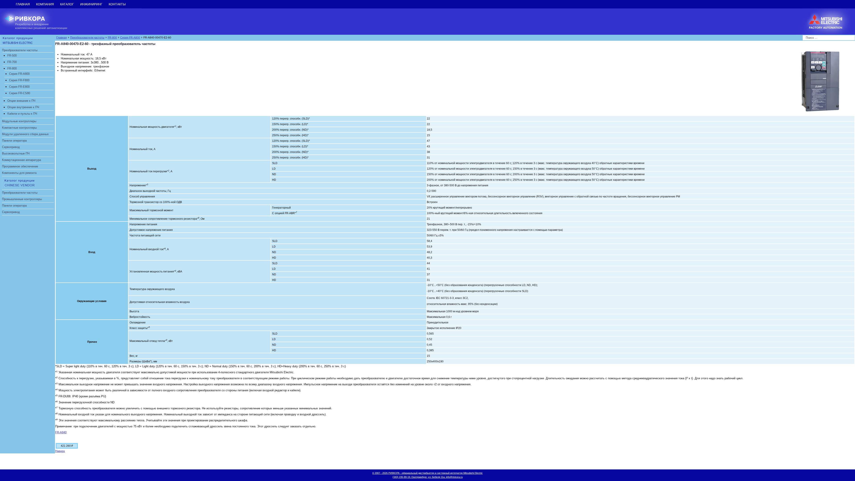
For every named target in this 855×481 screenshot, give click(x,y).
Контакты (117, 4)
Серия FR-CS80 (19, 93)
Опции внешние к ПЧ (21, 100)
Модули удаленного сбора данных (25, 134)
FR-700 (12, 62)
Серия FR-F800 (19, 80)
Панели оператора (14, 140)
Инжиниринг (91, 4)
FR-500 (12, 55)
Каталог (67, 4)
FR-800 (12, 68)
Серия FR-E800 (19, 86)
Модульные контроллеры (19, 121)
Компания (45, 4)
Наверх (60, 451)
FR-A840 (61, 432)
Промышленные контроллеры (22, 199)
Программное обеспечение (20, 166)
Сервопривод (11, 147)
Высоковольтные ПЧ (16, 153)
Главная (23, 4)
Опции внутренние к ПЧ (23, 107)
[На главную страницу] (39, 21)
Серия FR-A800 (19, 73)
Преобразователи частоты (19, 50)
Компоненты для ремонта (19, 173)
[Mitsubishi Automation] (26, 40)
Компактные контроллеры (19, 127)
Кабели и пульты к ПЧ (22, 113)
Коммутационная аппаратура (21, 160)
